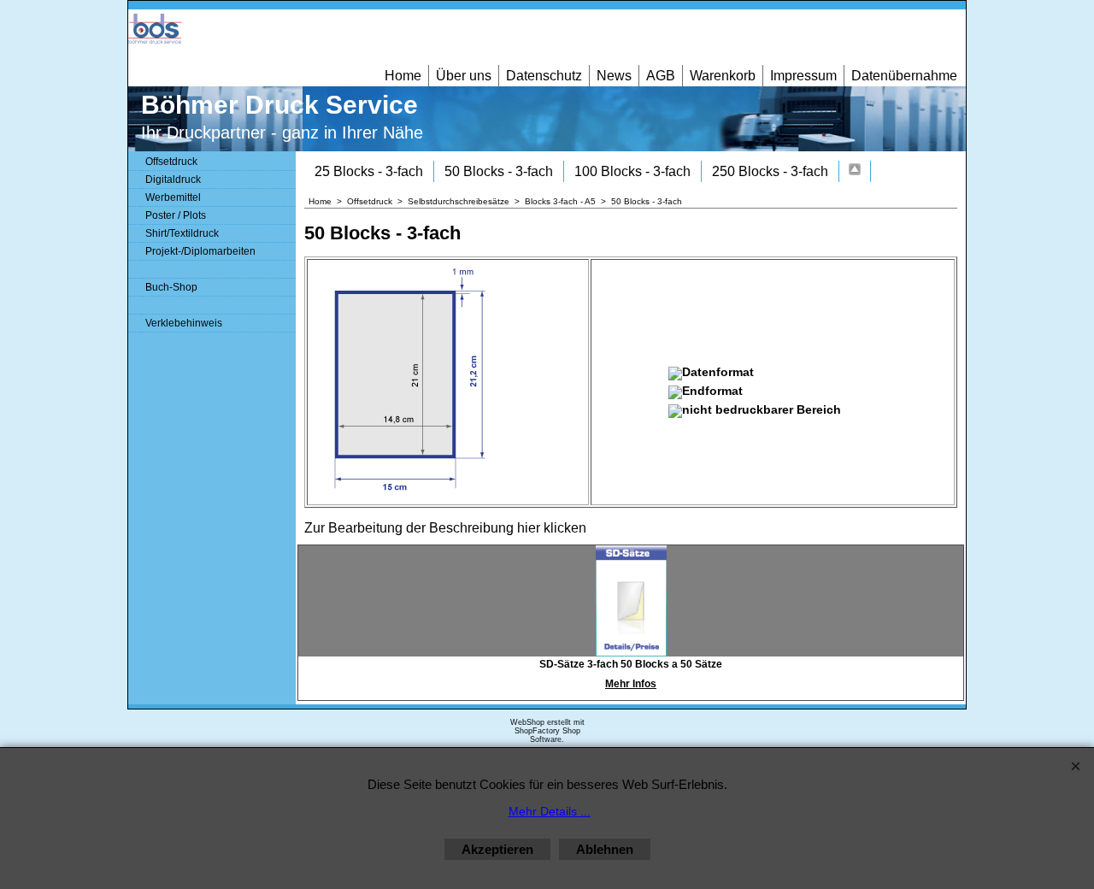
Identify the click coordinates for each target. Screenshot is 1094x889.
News (614, 75)
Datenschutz (544, 75)
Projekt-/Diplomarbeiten (200, 251)
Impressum (803, 75)
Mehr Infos (630, 684)
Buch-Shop (171, 287)
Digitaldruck (173, 179)
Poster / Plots (175, 215)
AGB (660, 75)
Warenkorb (723, 75)
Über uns (463, 75)
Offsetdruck (171, 162)
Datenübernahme (904, 75)
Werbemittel (173, 197)
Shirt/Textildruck (182, 233)
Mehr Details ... (550, 811)
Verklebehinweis (183, 323)
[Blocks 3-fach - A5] (855, 171)
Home (403, 75)
